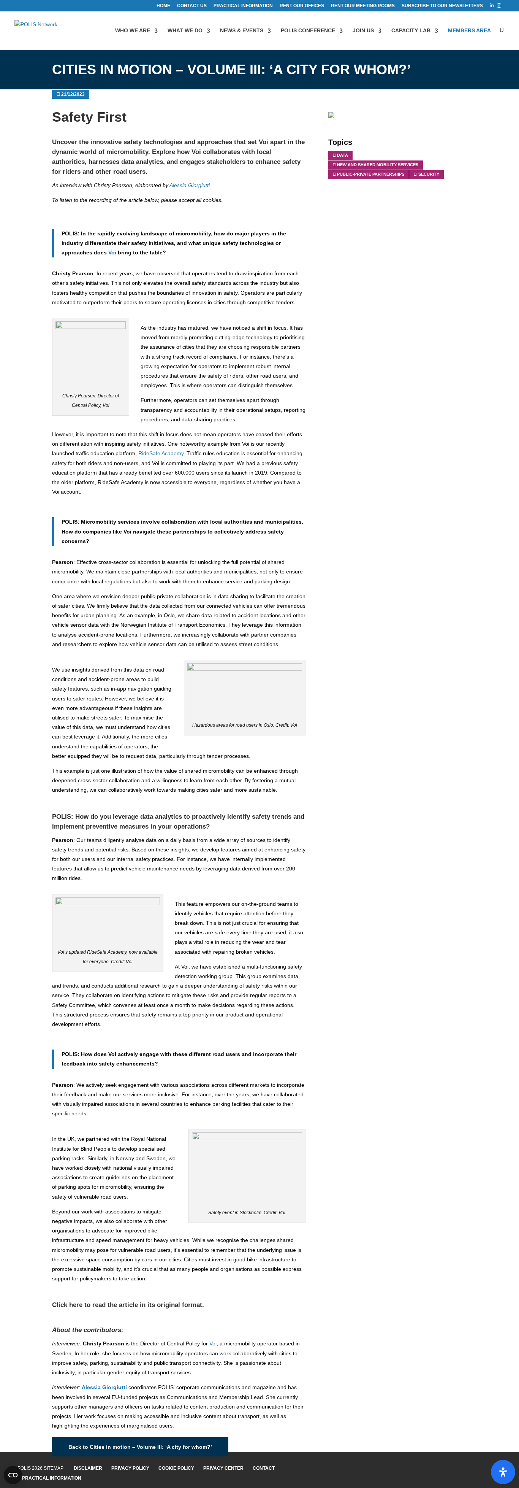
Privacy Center (223, 1468)
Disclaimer (88, 1468)
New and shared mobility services (377, 164)
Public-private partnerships (370, 174)
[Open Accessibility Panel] (503, 1472)
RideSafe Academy (161, 453)
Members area (469, 30)
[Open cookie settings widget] (13, 1475)
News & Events (241, 30)
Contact (264, 1468)
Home (163, 5)
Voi (264, 142)
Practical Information (51, 1478)
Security (428, 174)
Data (342, 155)
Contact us (192, 5)
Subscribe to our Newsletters (442, 5)
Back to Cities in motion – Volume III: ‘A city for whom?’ (140, 1447)
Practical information (243, 5)
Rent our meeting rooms (363, 5)
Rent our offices (302, 5)
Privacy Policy (130, 1468)
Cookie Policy (176, 1468)
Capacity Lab (410, 30)
